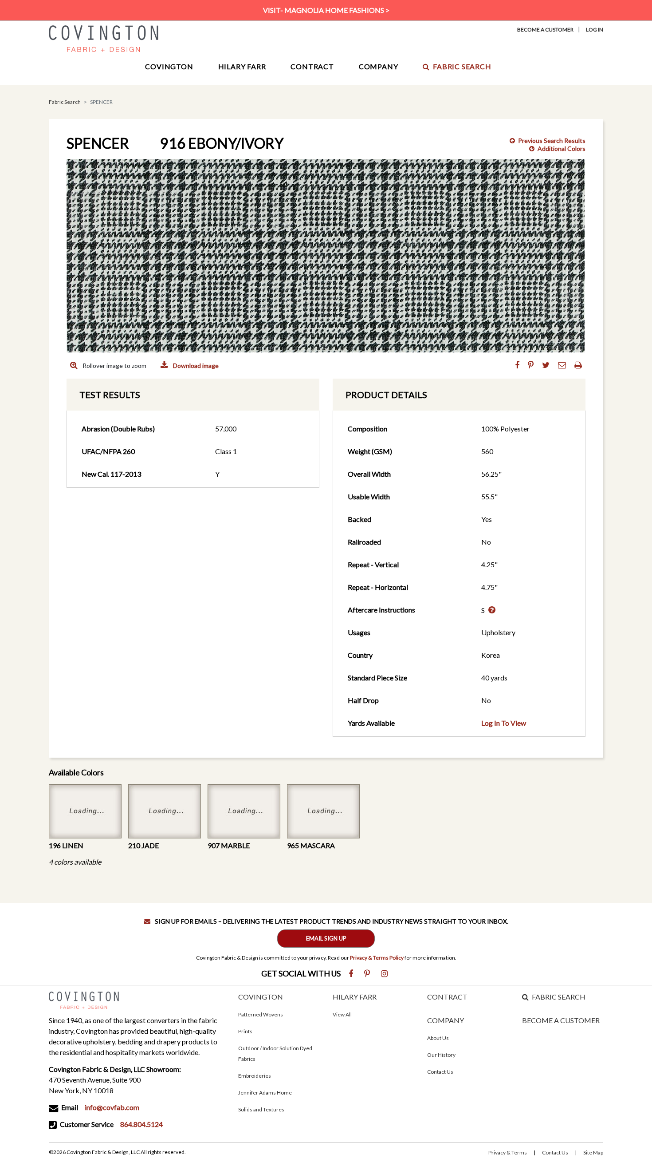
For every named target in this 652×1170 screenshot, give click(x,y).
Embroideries (254, 1075)
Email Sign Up (326, 938)
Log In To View (503, 723)
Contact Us (440, 1071)
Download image (195, 365)
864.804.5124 (141, 1124)
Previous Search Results (551, 140)
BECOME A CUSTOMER (561, 1020)
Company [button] (378, 66)
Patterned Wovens (260, 1014)
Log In (594, 29)
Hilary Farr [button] (242, 66)
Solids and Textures (261, 1109)
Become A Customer (545, 29)
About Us (438, 1038)
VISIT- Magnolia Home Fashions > (326, 10)
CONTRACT (447, 996)
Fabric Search (462, 66)
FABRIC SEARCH (558, 996)
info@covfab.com (112, 1107)
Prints (245, 1031)
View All (342, 1014)
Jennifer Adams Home (265, 1092)
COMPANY (445, 1020)
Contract (312, 66)
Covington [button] (169, 66)
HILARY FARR (355, 996)
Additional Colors (561, 148)
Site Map (593, 1152)
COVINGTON (260, 996)
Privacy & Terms (507, 1152)
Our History (441, 1054)
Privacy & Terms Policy (377, 957)
